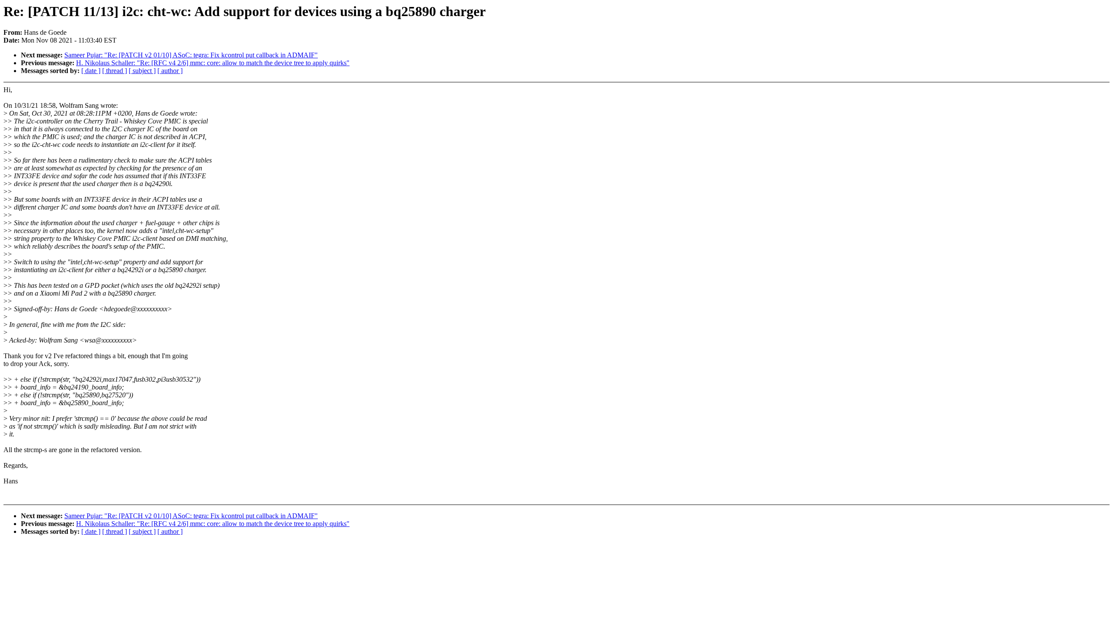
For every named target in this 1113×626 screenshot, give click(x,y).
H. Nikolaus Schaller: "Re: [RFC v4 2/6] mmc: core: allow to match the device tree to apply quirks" (213, 63)
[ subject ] (142, 70)
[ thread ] (114, 70)
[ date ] (90, 70)
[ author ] (170, 70)
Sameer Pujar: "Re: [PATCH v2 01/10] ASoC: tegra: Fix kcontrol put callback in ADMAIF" (191, 55)
